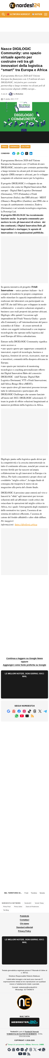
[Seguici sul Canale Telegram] (45, 711)
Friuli (4, 146)
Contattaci (24, 920)
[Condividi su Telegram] (22, 153)
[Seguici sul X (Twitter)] (40, 711)
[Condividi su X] (27, 153)
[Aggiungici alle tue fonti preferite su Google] (8, 711)
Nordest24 (27, 903)
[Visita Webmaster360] (24, 1022)
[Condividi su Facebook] (14, 153)
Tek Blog (6, 910)
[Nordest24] (24, 5)
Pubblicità (24, 916)
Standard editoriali (24, 927)
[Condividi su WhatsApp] (18, 153)
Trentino (34, 893)
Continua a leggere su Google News (24, 658)
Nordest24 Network (32, 1031)
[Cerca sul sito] (3, 14)
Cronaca (14, 146)
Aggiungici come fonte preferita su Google (24, 665)
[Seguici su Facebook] (19, 711)
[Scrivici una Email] (27, 716)
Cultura (25, 146)
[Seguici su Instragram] (24, 711)
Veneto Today (39, 903)
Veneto (42, 893)
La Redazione (18, 94)
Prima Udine (18, 906)
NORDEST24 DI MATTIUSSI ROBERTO (22, 1034)
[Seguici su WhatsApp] (17, 716)
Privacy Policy (24, 931)
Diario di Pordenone (32, 906)
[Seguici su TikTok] (29, 711)
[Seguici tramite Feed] (32, 716)
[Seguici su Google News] (14, 711)
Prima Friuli (7, 906)
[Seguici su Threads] (35, 711)
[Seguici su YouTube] (22, 716)
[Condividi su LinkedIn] (31, 153)
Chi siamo (24, 924)
